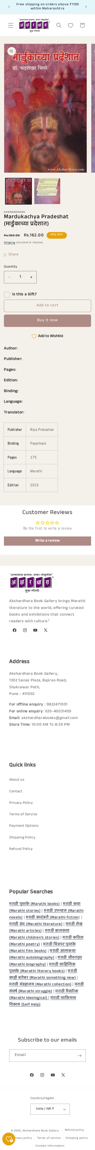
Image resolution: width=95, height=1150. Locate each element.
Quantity (10, 267)
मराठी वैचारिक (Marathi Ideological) (43, 995)
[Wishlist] (71, 25)
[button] (11, 25)
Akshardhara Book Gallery (40, 1130)
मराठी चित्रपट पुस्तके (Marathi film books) (42, 948)
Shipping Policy (22, 838)
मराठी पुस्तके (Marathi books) (34, 904)
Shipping (9, 243)
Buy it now (47, 320)
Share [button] (13, 255)
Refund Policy (21, 849)
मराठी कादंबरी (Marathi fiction (52, 918)
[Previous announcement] (9, 7)
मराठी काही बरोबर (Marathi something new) (43, 974)
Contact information (50, 1146)
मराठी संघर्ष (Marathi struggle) (46, 988)
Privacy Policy (21, 803)
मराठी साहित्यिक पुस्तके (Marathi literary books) (42, 968)
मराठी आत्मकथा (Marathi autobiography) (42, 954)
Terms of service (49, 1138)
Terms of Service (23, 815)
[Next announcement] (86, 7)
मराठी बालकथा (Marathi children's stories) (39, 934)
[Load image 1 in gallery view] (18, 191)
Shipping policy (77, 1138)
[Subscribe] (80, 1055)
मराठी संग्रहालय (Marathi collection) (40, 984)
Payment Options (24, 826)
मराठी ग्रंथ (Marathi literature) (35, 924)
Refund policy (74, 1130)
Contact (15, 792)
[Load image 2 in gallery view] (47, 191)
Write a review (47, 541)
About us (16, 780)
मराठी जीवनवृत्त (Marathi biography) (45, 961)
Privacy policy (22, 1138)
